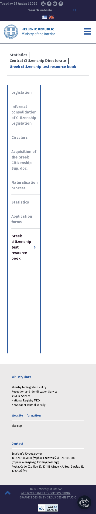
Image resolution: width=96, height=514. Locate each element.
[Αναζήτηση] (75, 10)
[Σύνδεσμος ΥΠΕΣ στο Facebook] (49, 3)
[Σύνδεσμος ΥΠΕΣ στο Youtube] (55, 3)
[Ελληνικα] (44, 17)
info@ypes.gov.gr (31, 453)
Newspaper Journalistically (28, 405)
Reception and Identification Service (35, 391)
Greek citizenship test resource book (43, 66)
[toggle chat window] (84, 502)
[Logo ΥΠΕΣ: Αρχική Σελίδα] (31, 31)
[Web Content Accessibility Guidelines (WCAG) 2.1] (48, 508)
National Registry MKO (26, 400)
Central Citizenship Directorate (38, 60)
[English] (51, 17)
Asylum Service (21, 396)
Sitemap (17, 425)
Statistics (18, 54)
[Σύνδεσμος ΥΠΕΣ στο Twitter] (43, 3)
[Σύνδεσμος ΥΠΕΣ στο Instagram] (60, 3)
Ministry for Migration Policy (29, 387)
